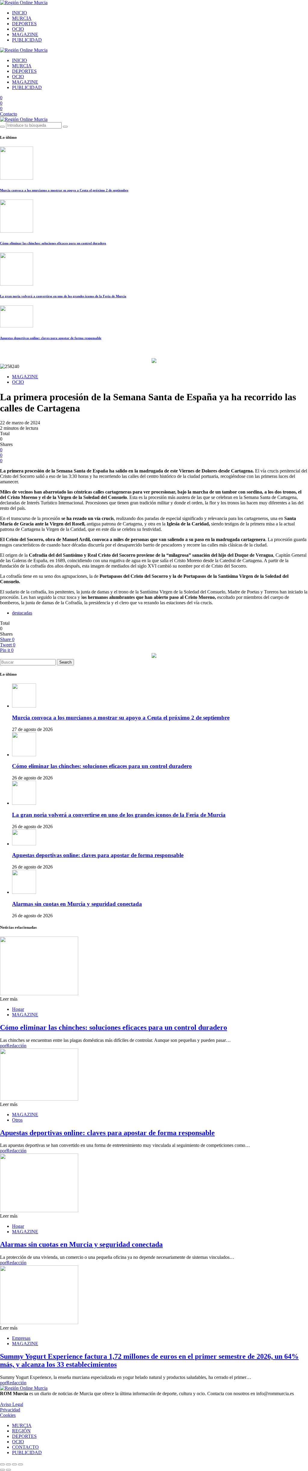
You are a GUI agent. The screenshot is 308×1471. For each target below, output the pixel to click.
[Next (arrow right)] (8, 1470)
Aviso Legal (11, 1404)
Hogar (18, 1009)
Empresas (21, 1338)
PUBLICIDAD (27, 39)
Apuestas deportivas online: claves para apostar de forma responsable (50, 338)
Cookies (8, 1415)
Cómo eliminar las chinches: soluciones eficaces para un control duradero (53, 243)
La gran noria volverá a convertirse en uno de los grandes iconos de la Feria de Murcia (63, 296)
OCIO (18, 29)
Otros (17, 1120)
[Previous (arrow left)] (2, 1470)
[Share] (8, 1464)
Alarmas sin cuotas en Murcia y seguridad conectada (77, 904)
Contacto (8, 113)
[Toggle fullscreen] (14, 1464)
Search (65, 662)
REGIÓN (21, 1430)
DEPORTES (24, 23)
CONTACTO (25, 1447)
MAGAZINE (25, 34)
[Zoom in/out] (20, 1464)
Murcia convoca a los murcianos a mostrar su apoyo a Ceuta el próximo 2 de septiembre (64, 190)
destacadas (22, 612)
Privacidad (10, 1409)
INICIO (19, 12)
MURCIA (22, 18)
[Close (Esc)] (2, 1464)
